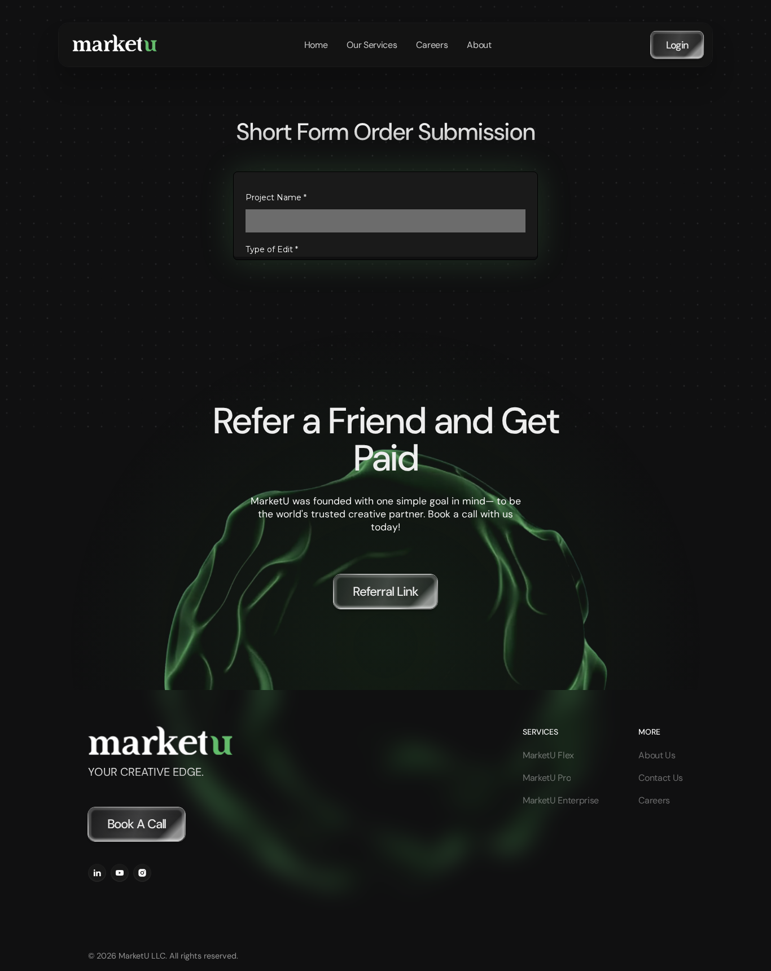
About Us (656, 755)
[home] (114, 45)
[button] (372, 45)
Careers (654, 800)
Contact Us (660, 778)
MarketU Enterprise (561, 800)
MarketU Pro (547, 778)
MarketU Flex (548, 755)
